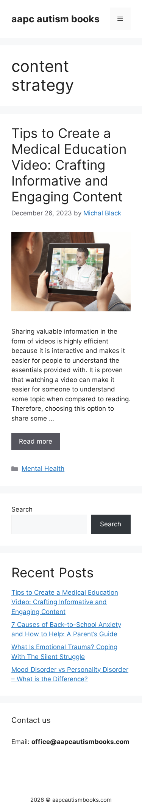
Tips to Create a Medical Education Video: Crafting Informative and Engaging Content (68, 164)
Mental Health (43, 468)
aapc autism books (55, 19)
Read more (35, 441)
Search (22, 509)
